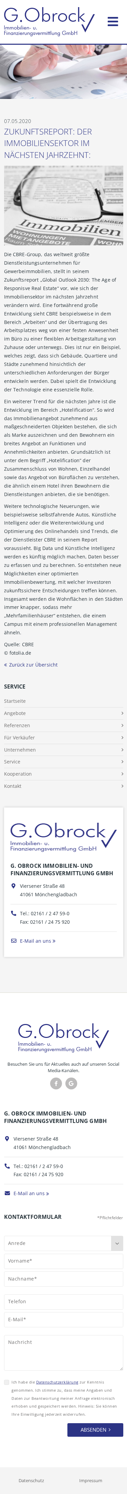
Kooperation (18, 774)
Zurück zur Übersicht (33, 664)
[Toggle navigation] (113, 20)
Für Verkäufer (19, 737)
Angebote (15, 713)
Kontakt (12, 786)
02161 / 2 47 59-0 (50, 913)
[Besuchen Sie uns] (71, 1083)
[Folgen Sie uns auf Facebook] (56, 1083)
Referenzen (17, 725)
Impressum (90, 1480)
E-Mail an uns (35, 941)
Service (12, 761)
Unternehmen (20, 749)
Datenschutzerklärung (57, 1382)
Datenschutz (31, 1480)
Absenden (93, 1429)
